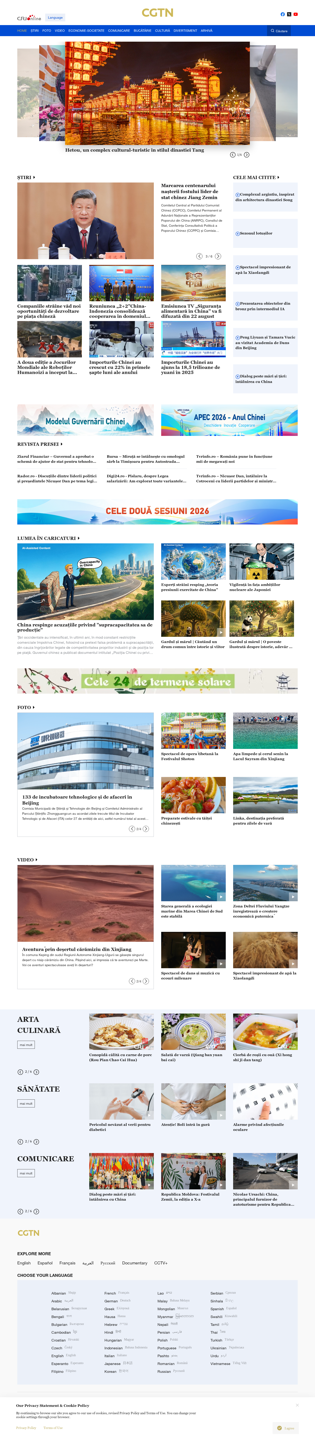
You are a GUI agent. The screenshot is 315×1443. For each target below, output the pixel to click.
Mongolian (173, 1309)
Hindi (112, 1332)
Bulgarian (67, 1324)
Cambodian (64, 1332)
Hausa (114, 1316)
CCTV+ (161, 1262)
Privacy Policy (26, 1428)
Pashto (168, 1355)
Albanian (63, 1293)
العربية (88, 1262)
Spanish (224, 1309)
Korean (116, 1371)
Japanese (118, 1363)
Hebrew (116, 1324)
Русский (108, 1262)
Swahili (224, 1316)
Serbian (223, 1293)
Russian (171, 1371)
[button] (199, 256)
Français (67, 1262)
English (24, 1262)
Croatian (65, 1340)
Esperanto (67, 1363)
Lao (165, 1293)
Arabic (62, 1301)
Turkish (222, 1340)
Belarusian (69, 1309)
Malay (174, 1301)
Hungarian (119, 1340)
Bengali (61, 1316)
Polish (168, 1340)
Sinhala (222, 1301)
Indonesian (125, 1348)
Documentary (134, 1262)
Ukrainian (227, 1348)
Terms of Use (53, 1428)
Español (45, 1262)
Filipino (63, 1371)
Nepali (168, 1324)
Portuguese (175, 1348)
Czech (61, 1348)
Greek (116, 1309)
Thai (218, 1332)
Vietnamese (229, 1363)
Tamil (220, 1324)
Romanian (172, 1363)
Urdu (218, 1355)
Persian (170, 1332)
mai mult (26, 1045)
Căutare (282, 31)
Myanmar (176, 1316)
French (116, 1293)
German (117, 1301)
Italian (115, 1355)
